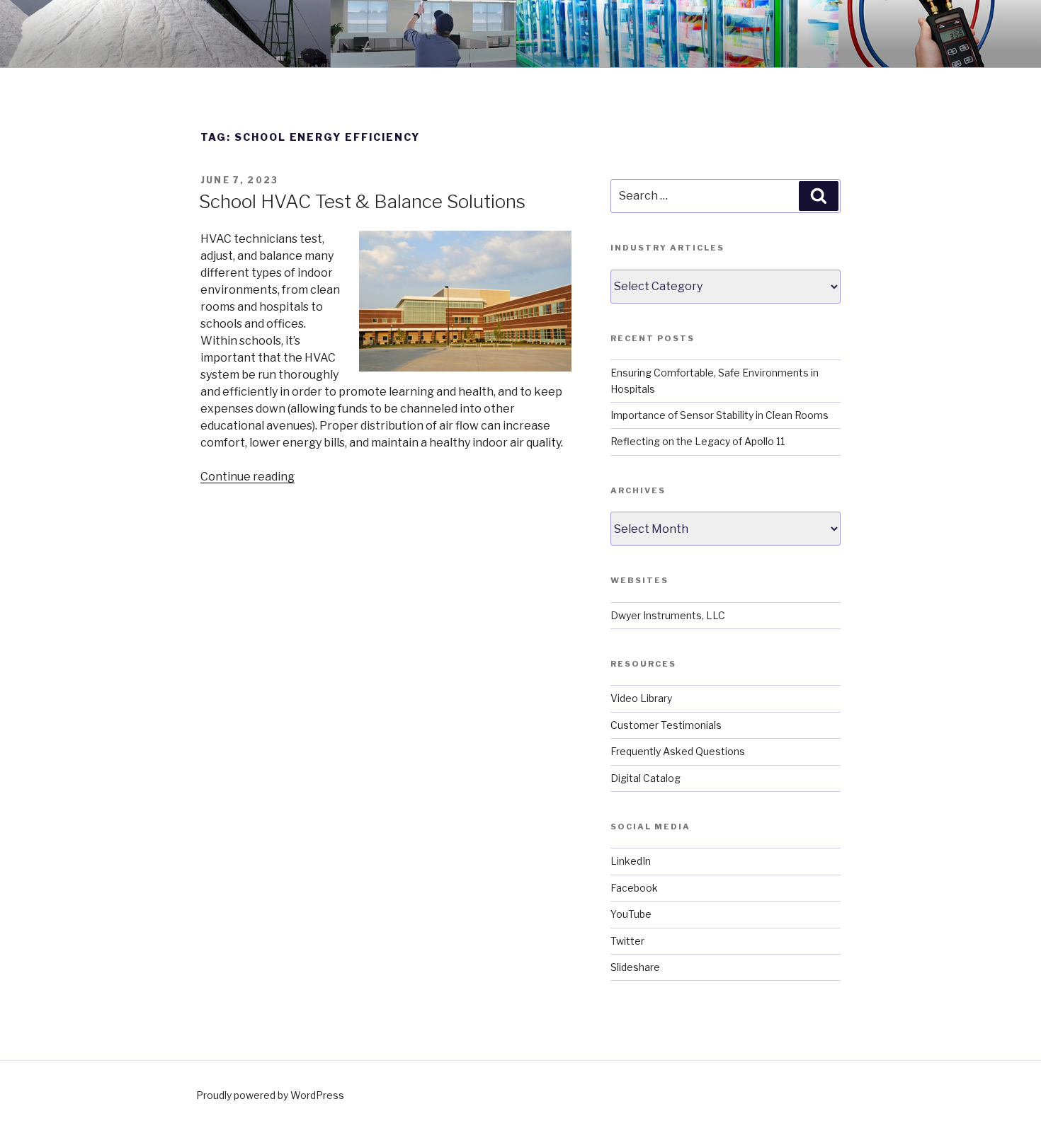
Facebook (634, 888)
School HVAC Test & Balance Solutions (362, 201)
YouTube (631, 914)
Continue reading (247, 476)
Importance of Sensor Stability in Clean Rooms (719, 415)
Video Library (641, 698)
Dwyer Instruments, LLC (667, 615)
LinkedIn (630, 861)
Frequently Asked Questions (677, 751)
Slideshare (635, 967)
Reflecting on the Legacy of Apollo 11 (697, 441)
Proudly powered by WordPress (270, 1095)
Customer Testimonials (666, 725)
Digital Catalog (645, 778)
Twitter (627, 941)
